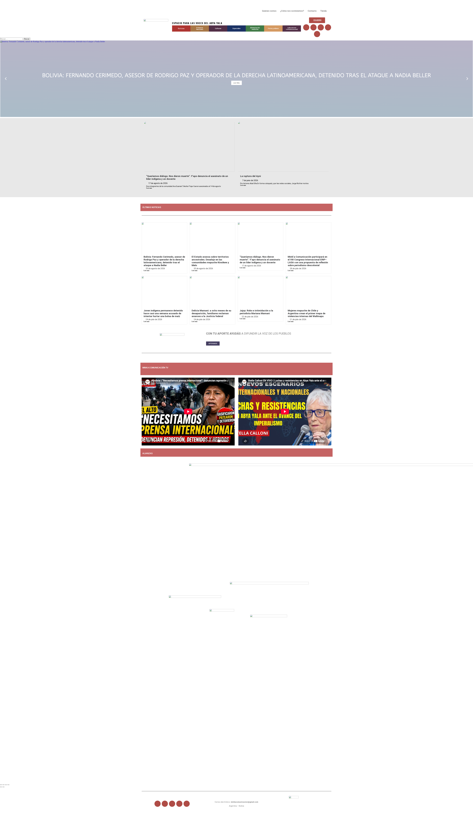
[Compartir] (6, 784)
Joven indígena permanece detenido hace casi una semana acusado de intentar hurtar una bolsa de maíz (163, 313)
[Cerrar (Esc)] (8, 784)
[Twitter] (313, 27)
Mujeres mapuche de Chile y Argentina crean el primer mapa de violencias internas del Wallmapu (306, 313)
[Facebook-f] (157, 804)
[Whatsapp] (317, 34)
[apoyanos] (157, 372)
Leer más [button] (236, 83)
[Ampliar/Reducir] (1, 784)
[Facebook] (306, 27)
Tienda (323, 11)
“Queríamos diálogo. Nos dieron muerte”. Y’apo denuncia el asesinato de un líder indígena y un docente (260, 259)
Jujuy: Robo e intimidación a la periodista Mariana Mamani (256, 312)
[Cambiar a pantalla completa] (3, 784)
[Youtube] (321, 27)
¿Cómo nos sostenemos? (292, 11)
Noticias (181, 28)
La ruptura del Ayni (250, 176)
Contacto (312, 11)
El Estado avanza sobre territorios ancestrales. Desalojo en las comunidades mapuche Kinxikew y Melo (210, 261)
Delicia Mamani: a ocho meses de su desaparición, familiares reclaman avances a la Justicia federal (211, 313)
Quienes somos (269, 11)
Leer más (149, 188)
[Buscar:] (11, 39)
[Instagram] (328, 27)
